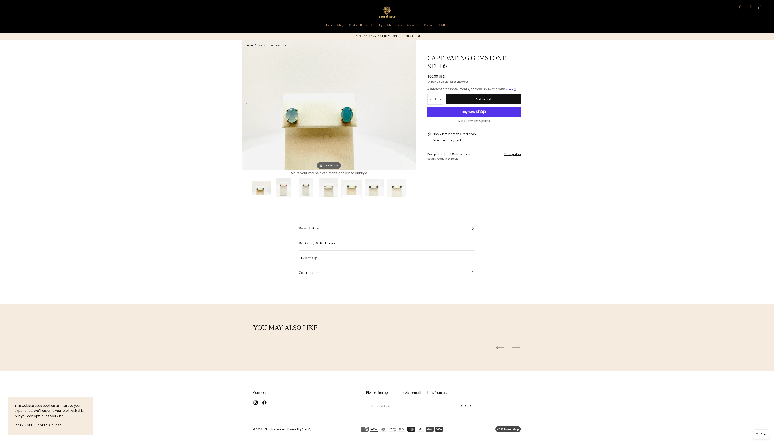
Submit (466, 406)
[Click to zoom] (329, 104)
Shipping (432, 81)
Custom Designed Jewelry (366, 25)
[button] (741, 7)
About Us (413, 25)
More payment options (474, 121)
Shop (340, 25)
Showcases (394, 25)
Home (329, 25)
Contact (429, 25)
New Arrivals (362, 36)
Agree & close (49, 425)
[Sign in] (750, 7)
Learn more (24, 425)
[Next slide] (412, 105)
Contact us (309, 273)
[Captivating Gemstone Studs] (261, 188)
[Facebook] (264, 402)
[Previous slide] (246, 105)
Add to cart (483, 99)
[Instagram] (255, 402)
